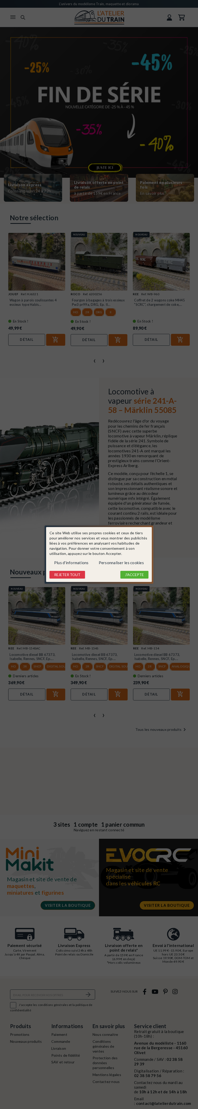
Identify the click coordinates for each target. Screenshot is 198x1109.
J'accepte (134, 574)
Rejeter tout (67, 574)
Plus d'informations (71, 562)
